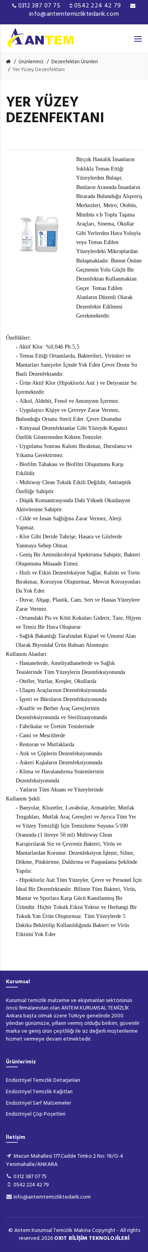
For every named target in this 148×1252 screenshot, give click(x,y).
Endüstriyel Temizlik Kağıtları (39, 1091)
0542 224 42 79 (98, 6)
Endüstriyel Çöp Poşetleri (36, 1114)
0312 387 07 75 (39, 6)
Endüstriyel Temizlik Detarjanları (43, 1080)
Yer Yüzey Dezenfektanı (39, 70)
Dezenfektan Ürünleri (74, 62)
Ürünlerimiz (31, 62)
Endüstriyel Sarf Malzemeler (38, 1103)
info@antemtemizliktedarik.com (74, 14)
